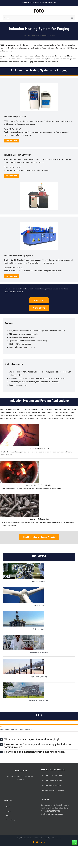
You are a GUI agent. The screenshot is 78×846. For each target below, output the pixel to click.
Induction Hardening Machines (53, 791)
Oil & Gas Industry (39, 629)
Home (24, 35)
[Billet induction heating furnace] (39, 222)
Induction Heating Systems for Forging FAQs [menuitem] (16, 730)
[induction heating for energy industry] (23, 588)
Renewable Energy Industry (39, 700)
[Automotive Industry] (23, 564)
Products (30, 35)
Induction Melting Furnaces (51, 786)
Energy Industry (39, 605)
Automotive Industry (39, 581)
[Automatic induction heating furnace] (39, 183)
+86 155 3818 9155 (53, 811)
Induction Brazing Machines (52, 775)
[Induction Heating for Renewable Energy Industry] (23, 683)
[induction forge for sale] (39, 84)
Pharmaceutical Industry (39, 653)
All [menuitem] (1, 726)
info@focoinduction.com (49, 2)
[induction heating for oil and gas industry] (23, 612)
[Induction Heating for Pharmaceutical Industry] (23, 636)
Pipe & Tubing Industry (39, 677)
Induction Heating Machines (52, 780)
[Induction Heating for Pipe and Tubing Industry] (23, 659)
